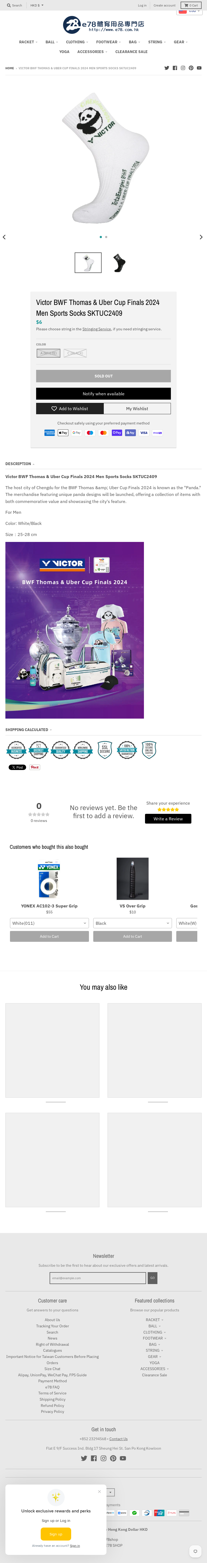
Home (9, 68)
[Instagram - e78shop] (183, 67)
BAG (153, 1344)
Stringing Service (96, 329)
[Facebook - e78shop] (174, 67)
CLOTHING (152, 1332)
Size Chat (52, 1368)
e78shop (110, 1539)
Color (41, 344)
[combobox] (49, 923)
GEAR (153, 1356)
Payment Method (52, 1380)
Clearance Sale (154, 1375)
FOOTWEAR (153, 1338)
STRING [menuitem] (155, 42)
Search (52, 1332)
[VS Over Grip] (132, 879)
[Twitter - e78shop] (166, 67)
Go (152, 1278)
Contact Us (118, 1438)
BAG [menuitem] (133, 42)
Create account (164, 5)
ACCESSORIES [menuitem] (90, 51)
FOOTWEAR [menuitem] (106, 42)
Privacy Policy (52, 1411)
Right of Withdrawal (52, 1344)
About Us (52, 1319)
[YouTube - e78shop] (199, 67)
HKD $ (35, 5)
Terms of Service (52, 1393)
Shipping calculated (26, 729)
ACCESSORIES (152, 1368)
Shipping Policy (52, 1399)
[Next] (201, 237)
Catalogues (52, 1350)
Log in (142, 5)
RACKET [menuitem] (26, 42)
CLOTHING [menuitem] (75, 42)
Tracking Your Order (52, 1326)
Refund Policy (52, 1405)
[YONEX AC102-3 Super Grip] (49, 879)
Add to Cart (49, 936)
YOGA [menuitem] (64, 51)
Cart (193, 5)
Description (18, 463)
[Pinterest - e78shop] (191, 67)
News (52, 1338)
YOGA (155, 1362)
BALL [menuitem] (50, 42)
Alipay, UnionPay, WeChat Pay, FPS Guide (52, 1375)
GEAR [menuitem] (179, 42)
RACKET (153, 1319)
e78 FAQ (52, 1387)
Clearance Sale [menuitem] (131, 51)
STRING (153, 1350)
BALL (153, 1326)
